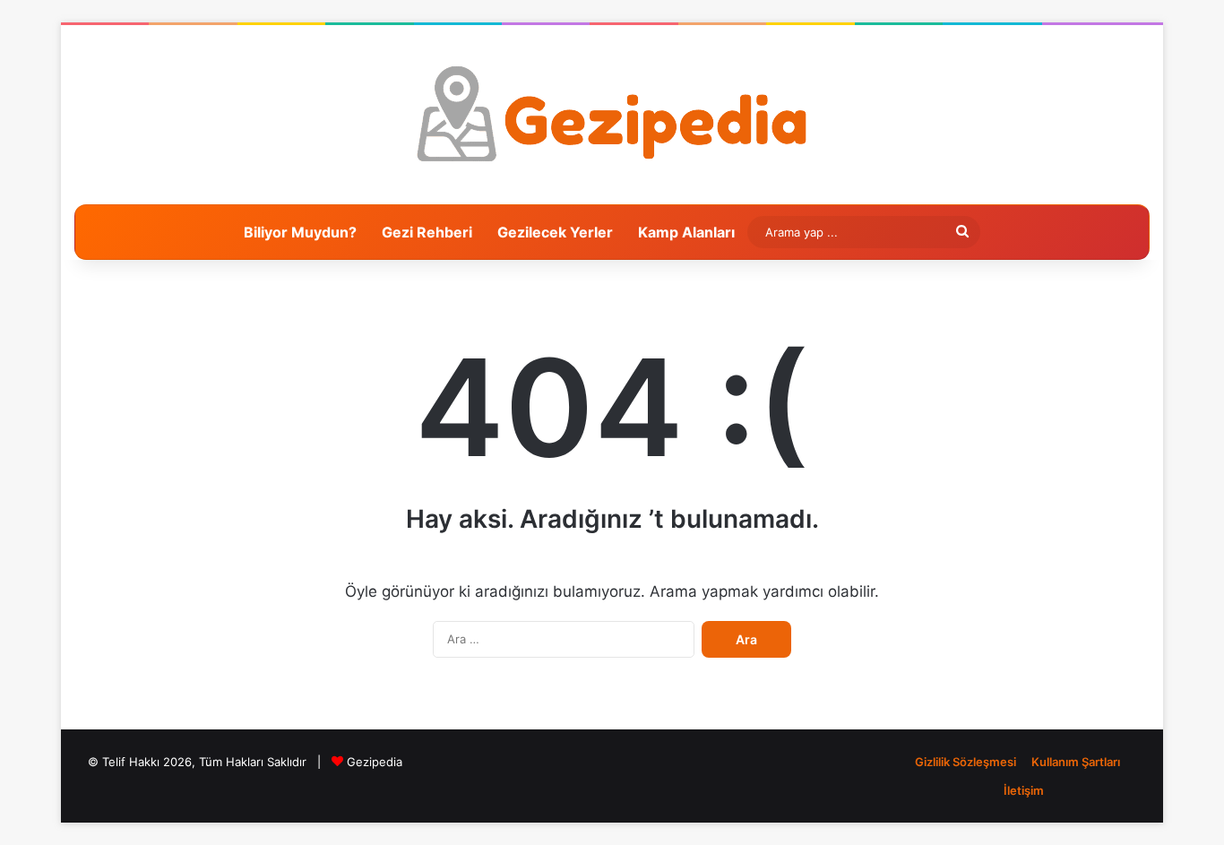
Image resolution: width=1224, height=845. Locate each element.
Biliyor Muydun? (300, 232)
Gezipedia (374, 761)
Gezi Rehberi (427, 232)
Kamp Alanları (686, 232)
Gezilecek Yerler (555, 232)
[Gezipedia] (612, 114)
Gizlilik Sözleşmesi (965, 761)
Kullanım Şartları (1075, 761)
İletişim (1024, 790)
